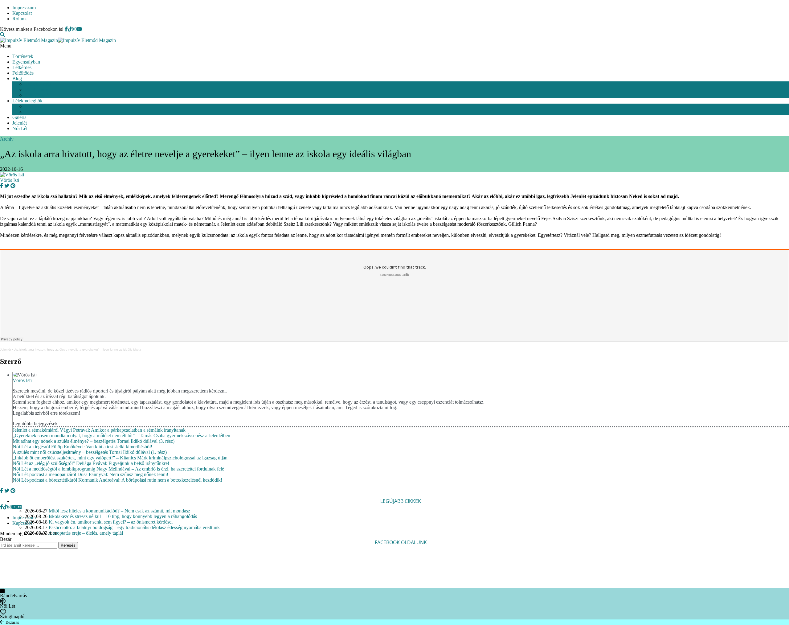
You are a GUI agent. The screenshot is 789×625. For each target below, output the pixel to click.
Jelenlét (19, 122)
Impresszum (24, 7)
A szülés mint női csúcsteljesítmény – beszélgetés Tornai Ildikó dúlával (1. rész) (90, 452)
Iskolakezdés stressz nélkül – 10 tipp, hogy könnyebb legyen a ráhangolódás (123, 516)
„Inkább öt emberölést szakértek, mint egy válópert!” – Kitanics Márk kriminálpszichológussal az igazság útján (120, 457)
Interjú (31, 111)
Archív (7, 139)
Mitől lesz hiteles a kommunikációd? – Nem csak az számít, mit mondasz (119, 510)
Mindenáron (36, 89)
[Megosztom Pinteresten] (12, 185)
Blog (17, 78)
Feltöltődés (23, 73)
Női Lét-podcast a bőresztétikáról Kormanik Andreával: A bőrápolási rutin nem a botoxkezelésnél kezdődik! (117, 480)
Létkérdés (21, 67)
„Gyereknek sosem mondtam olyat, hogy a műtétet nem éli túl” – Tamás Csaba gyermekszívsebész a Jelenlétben (121, 435)
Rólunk (19, 18)
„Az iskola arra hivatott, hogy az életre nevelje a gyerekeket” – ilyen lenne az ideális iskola (77, 349)
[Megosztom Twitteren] (6, 185)
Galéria (19, 117)
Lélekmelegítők (27, 100)
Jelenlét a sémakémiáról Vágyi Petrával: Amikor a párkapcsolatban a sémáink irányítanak (99, 430)
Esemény (34, 106)
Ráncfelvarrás (38, 84)
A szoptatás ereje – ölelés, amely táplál (85, 533)
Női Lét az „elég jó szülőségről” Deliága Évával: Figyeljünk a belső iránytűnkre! (91, 463)
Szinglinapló (37, 95)
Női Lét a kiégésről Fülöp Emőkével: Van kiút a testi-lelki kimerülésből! (82, 446)
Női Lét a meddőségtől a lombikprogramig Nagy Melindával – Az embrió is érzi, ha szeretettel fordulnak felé (118, 468)
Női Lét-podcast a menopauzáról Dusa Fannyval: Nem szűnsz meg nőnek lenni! (90, 474)
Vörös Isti (9, 180)
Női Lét (19, 128)
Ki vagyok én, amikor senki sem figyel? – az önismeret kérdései (111, 521)
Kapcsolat (22, 13)
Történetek (22, 56)
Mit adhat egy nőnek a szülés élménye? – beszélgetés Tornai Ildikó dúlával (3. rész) (93, 441)
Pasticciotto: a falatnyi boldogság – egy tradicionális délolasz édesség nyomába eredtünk (134, 527)
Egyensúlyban (26, 61)
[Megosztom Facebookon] (1, 185)
